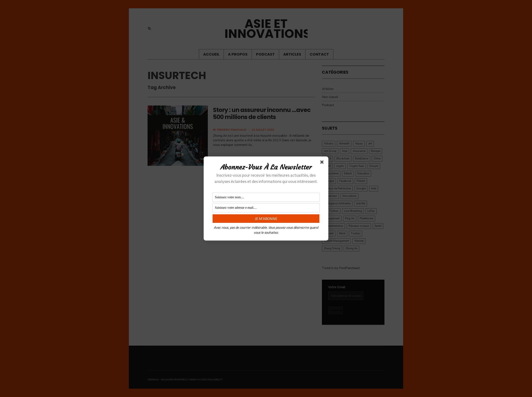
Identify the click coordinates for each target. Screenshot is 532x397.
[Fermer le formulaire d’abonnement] (322, 162)
